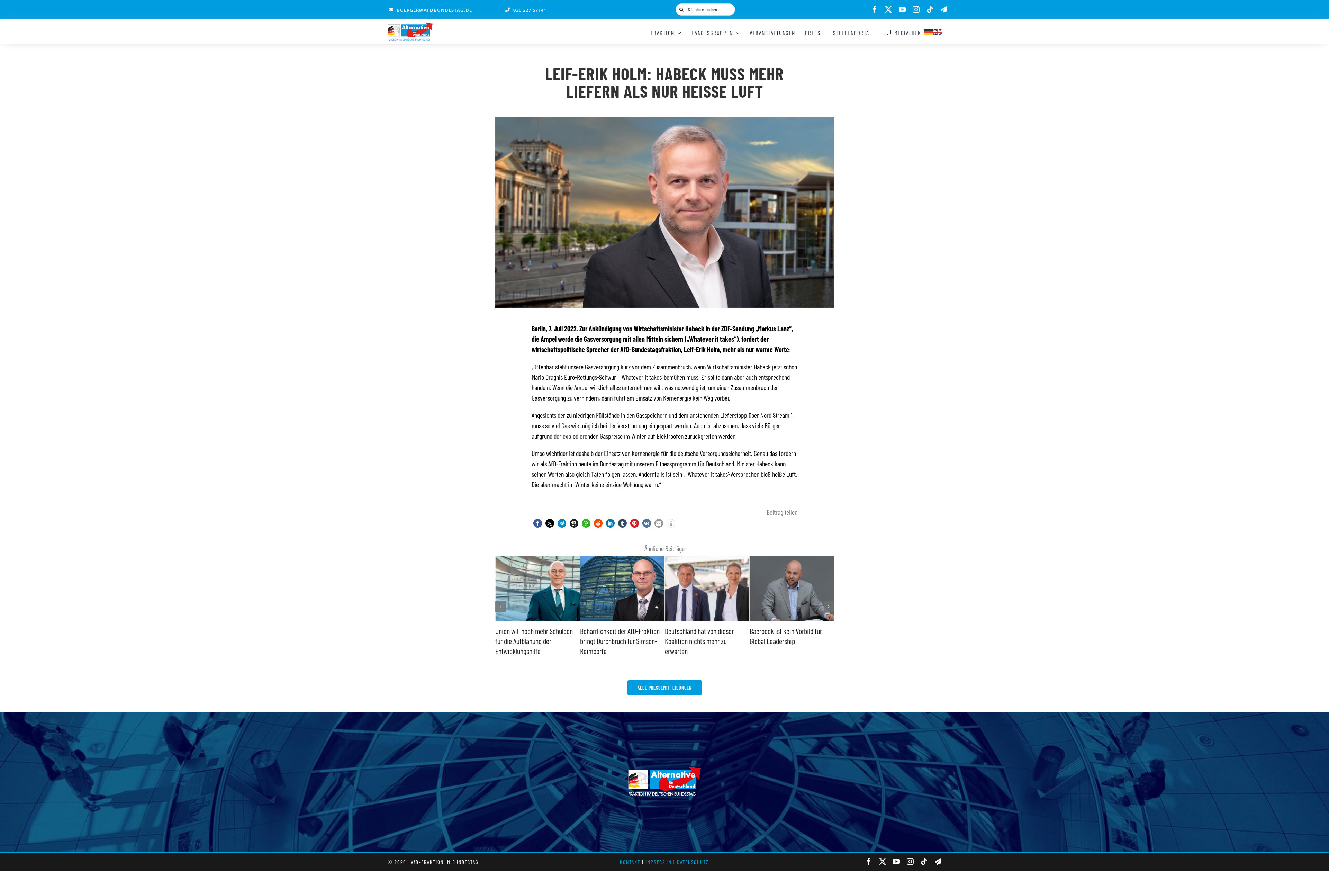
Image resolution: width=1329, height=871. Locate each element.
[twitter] (888, 9)
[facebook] (874, 9)
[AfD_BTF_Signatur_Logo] (410, 26)
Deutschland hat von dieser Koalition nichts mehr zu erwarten (614, 640)
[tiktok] (929, 9)
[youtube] (902, 9)
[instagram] (916, 9)
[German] (928, 31)
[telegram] (943, 9)
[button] (537, 523)
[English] (937, 31)
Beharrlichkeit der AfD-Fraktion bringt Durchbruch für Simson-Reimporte (535, 640)
